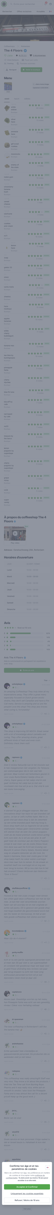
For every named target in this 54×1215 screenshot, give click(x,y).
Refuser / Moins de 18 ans (27, 1200)
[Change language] (47, 1167)
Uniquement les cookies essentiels (27, 1193)
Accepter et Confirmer (27, 1187)
